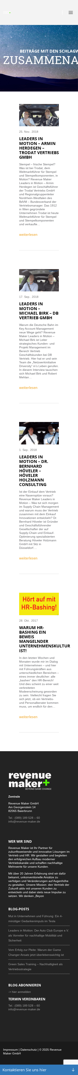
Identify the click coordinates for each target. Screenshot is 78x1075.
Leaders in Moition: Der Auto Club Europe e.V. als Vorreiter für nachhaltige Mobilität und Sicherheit (38, 935)
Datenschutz (28, 1049)
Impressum (10, 1049)
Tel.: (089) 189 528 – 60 (24, 817)
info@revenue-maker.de (24, 821)
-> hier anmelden (19, 991)
